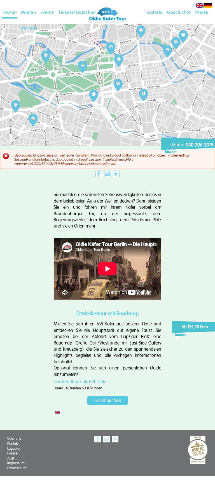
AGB (10, 458)
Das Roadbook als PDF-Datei (80, 381)
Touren (9, 12)
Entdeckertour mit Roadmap (107, 313)
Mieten (28, 12)
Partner (29, 28)
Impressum (16, 463)
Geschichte (179, 12)
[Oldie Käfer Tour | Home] (107, 26)
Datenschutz (16, 468)
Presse (12, 453)
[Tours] (200, 7)
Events (47, 12)
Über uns (14, 438)
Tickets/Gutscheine (79, 12)
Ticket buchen (107, 400)
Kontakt (12, 443)
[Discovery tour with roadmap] (57, 413)
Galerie (155, 12)
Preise (202, 12)
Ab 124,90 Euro (195, 326)
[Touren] (208, 7)
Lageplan (14, 448)
